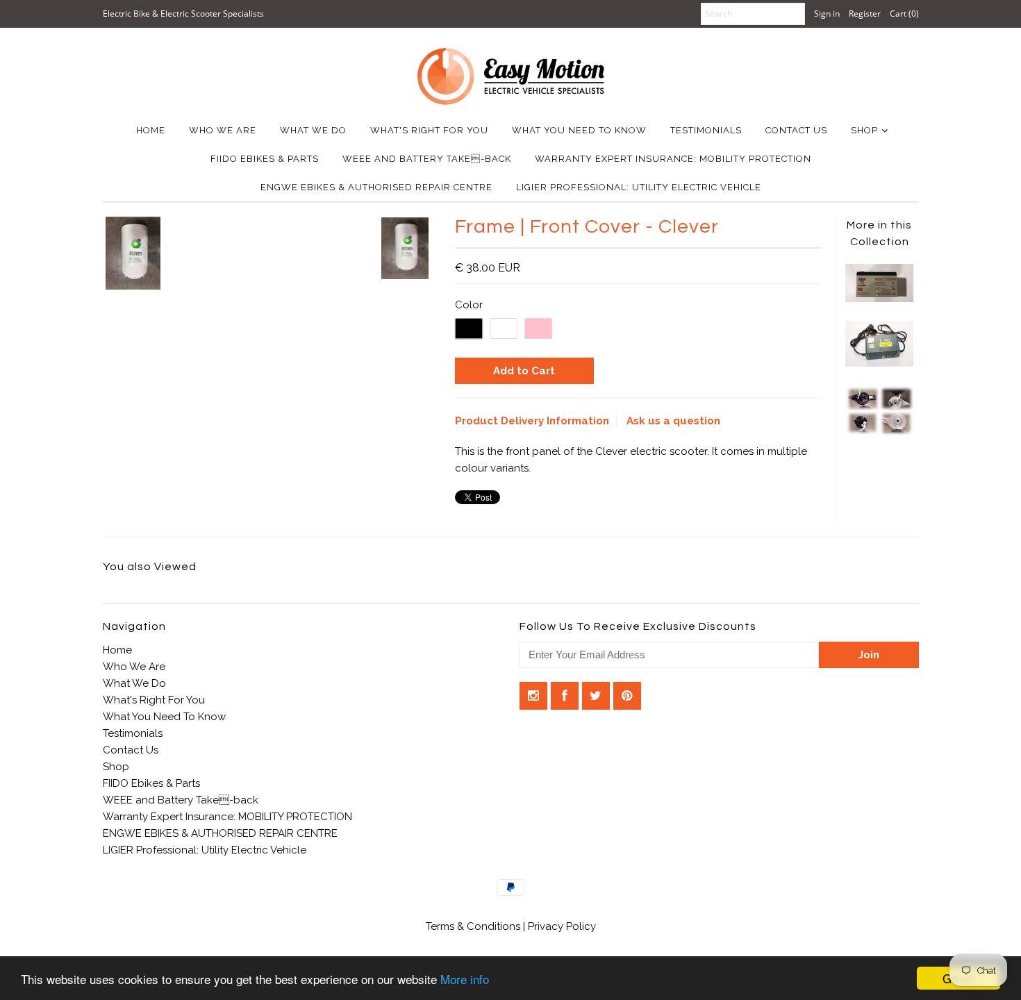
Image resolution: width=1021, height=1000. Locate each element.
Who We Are (222, 130)
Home (150, 130)
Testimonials (706, 130)
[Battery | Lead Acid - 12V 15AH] (879, 298)
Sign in (827, 13)
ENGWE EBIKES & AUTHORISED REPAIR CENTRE (376, 187)
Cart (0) (904, 13)
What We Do (313, 130)
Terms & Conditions (474, 926)
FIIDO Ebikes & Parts (264, 158)
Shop (864, 130)
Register (865, 13)
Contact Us (796, 130)
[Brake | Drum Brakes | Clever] (879, 432)
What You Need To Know (579, 130)
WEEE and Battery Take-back (426, 158)
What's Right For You (429, 130)
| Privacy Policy (559, 926)
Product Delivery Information (532, 421)
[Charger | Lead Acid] (879, 363)
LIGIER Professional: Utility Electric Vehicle (638, 187)
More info (464, 979)
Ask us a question (673, 421)
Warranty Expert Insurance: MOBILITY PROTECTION (673, 158)
